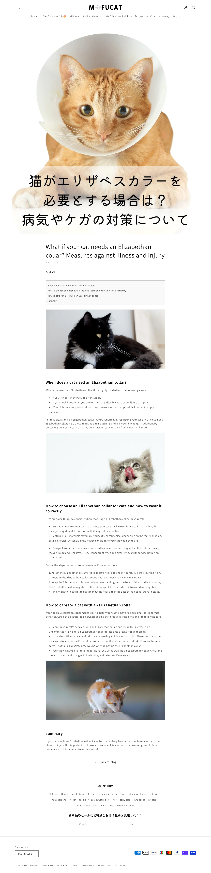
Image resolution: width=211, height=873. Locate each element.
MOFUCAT (26, 865)
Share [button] (52, 271)
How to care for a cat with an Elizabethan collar (72, 295)
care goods (139, 799)
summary (52, 300)
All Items (53, 793)
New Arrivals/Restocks (73, 793)
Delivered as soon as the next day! (106, 793)
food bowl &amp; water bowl (94, 799)
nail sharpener (59, 799)
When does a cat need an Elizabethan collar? (71, 285)
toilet (73, 799)
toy (115, 799)
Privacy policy (71, 865)
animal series (107, 805)
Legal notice (120, 865)
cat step (152, 799)
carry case (125, 799)
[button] (18, 7)
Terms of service (87, 865)
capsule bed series (87, 805)
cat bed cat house (137, 793)
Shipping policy (104, 865)
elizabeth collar (125, 805)
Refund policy (56, 865)
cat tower (155, 793)
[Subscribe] (131, 824)
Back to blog (108, 762)
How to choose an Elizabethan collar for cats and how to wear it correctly (86, 290)
